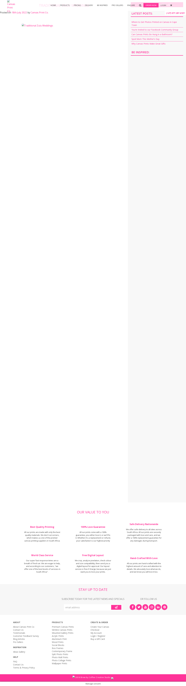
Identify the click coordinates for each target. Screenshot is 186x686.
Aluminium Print (59, 639)
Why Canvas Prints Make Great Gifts (149, 43)
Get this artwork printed (157, 82)
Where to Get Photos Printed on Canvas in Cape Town (154, 23)
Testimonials (19, 633)
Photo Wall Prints (60, 657)
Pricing (77, 5)
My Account (96, 633)
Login (163, 5)
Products (65, 5)
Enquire (131, 5)
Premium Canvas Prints (63, 626)
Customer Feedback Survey (26, 636)
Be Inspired (102, 5)
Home (53, 5)
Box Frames (70, 14)
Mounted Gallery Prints (62, 633)
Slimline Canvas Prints (62, 629)
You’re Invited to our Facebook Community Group (155, 29)
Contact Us (18, 629)
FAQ (15, 661)
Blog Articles (19, 639)
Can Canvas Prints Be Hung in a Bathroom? (152, 34)
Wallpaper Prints (59, 663)
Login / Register (98, 636)
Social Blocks (58, 645)
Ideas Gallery (19, 651)
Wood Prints (58, 642)
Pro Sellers (117, 5)
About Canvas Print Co (23, 626)
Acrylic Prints (24, 14)
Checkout (95, 629)
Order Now (151, 5)
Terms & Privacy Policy (24, 667)
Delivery (89, 5)
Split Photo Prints (116, 14)
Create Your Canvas (100, 626)
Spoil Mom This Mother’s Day (145, 39)
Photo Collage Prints (61, 660)
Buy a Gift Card (98, 639)
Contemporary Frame (62, 651)
